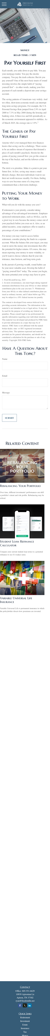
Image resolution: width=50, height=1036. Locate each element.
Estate (25, 1024)
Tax (25, 1031)
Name (4, 358)
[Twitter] (25, 1005)
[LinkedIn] (30, 1005)
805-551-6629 (28, 990)
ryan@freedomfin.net (25, 1000)
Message (6, 392)
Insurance (25, 1028)
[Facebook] (20, 1005)
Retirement (25, 1017)
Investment (25, 1020)
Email (4, 375)
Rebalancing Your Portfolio (20, 486)
